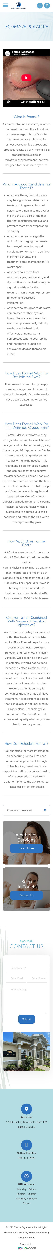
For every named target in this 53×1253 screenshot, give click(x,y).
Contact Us (26, 895)
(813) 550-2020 (26, 1158)
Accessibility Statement (27, 1232)
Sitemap (30, 1237)
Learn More (26, 848)
